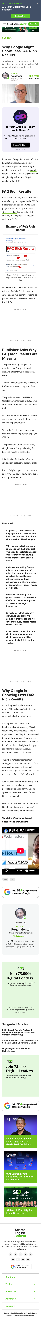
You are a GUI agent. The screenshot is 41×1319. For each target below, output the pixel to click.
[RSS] (28, 1259)
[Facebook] (26, 1254)
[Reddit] (23, 1259)
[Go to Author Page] (5, 75)
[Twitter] (31, 1254)
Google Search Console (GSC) (16, 401)
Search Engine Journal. (23, 1313)
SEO (13, 879)
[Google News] (10, 1254)
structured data (9, 212)
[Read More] (20, 1160)
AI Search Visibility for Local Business (19, 1211)
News (5, 879)
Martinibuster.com (20, 936)
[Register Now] (20, 1125)
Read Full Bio (20, 922)
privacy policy (22, 1010)
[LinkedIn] (15, 1254)
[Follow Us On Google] (20, 892)
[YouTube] (21, 1254)
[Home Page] (17, 24)
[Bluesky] (13, 1259)
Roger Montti (16, 76)
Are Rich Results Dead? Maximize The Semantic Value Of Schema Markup (20, 1041)
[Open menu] (4, 24)
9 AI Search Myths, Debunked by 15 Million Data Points (19, 1176)
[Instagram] (18, 1259)
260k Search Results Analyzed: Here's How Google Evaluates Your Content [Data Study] (18, 1032)
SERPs (26, 452)
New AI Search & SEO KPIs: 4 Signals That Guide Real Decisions (18, 1141)
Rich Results (8, 197)
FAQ (26, 204)
